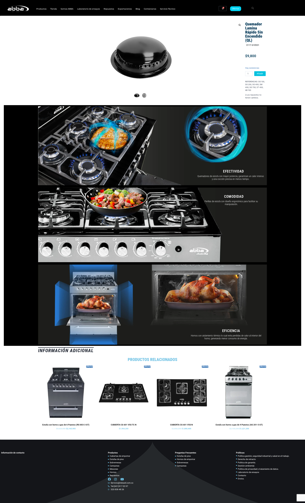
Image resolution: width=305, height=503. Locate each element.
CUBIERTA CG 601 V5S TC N (123, 425)
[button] (252, 8)
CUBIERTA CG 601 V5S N (181, 425)
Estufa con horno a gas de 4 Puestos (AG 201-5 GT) (239, 425)
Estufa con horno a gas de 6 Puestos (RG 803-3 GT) (65, 425)
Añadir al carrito (260, 74)
